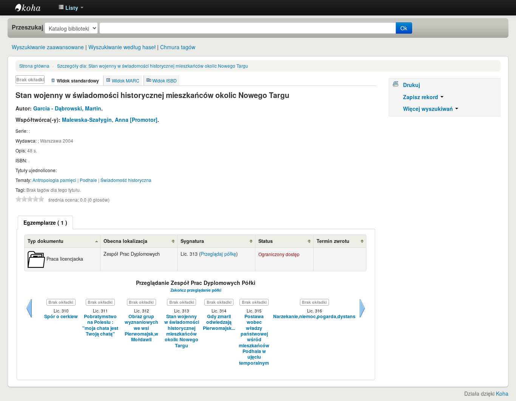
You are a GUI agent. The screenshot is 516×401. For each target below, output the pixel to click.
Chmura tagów (177, 47)
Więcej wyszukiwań (428, 108)
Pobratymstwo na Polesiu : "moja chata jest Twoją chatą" (100, 325)
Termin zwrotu (333, 241)
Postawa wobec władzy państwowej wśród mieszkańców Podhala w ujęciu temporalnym (254, 340)
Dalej (362, 317)
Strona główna (34, 65)
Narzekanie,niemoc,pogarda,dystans (314, 316)
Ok (403, 28)
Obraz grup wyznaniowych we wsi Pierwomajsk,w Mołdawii (141, 328)
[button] (71, 7)
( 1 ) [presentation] (45, 222)
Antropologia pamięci (54, 180)
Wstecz (29, 317)
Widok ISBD (164, 80)
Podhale (88, 180)
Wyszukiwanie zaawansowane (48, 47)
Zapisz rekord (421, 97)
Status (265, 241)
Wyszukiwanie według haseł (122, 47)
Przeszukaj (27, 27)
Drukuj (411, 85)
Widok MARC (125, 80)
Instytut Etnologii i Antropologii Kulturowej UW (34, 7)
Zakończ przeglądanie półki (195, 290)
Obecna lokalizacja (125, 241)
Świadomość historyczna (125, 180)
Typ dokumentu (45, 241)
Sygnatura (192, 241)
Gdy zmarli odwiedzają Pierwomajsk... (219, 322)
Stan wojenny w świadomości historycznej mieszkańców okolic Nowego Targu (152, 65)
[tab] (45, 222)
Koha (502, 393)
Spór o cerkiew (61, 316)
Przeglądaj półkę (218, 253)
